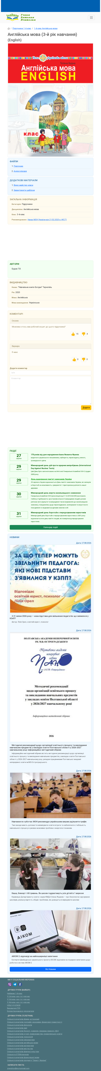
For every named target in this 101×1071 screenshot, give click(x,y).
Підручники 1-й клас (21, 28)
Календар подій (50, 527)
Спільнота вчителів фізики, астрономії (23, 1019)
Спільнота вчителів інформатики (21, 1040)
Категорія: (16, 204)
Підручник (18, 166)
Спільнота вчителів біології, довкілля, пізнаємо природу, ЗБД (33, 1031)
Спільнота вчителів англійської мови (22, 1043)
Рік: (13, 292)
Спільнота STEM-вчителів (18, 1055)
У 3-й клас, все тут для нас (18, 999)
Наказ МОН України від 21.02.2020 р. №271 (47, 219)
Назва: (14, 287)
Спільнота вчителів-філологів (19, 1025)
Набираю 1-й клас (14, 993)
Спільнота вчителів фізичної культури (23, 1052)
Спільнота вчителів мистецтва (20, 1049)
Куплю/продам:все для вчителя (20, 1011)
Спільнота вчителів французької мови (23, 1058)
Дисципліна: (17, 209)
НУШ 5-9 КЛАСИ (13, 1005)
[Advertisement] (52, 5)
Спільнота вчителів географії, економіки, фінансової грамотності (34, 1022)
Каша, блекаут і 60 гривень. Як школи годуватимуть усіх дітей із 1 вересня (48, 893)
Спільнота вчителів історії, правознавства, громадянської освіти (34, 1034)
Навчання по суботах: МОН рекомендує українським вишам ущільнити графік (49, 821)
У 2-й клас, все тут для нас (18, 996)
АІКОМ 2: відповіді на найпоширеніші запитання (35, 956)
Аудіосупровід (20, 171)
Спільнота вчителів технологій (20, 1037)
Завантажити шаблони (24, 190)
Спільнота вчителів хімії (17, 1028)
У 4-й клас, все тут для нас (18, 1002)
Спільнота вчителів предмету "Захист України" (26, 1060)
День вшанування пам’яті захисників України (51, 479)
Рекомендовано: (19, 220)
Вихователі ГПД (13, 1008)
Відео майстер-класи (23, 185)
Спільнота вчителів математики (20, 1046)
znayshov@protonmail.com (18, 1068)
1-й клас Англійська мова (45, 28)
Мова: (14, 298)
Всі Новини (50, 969)
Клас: (14, 215)
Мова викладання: (20, 303)
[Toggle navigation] (91, 17)
